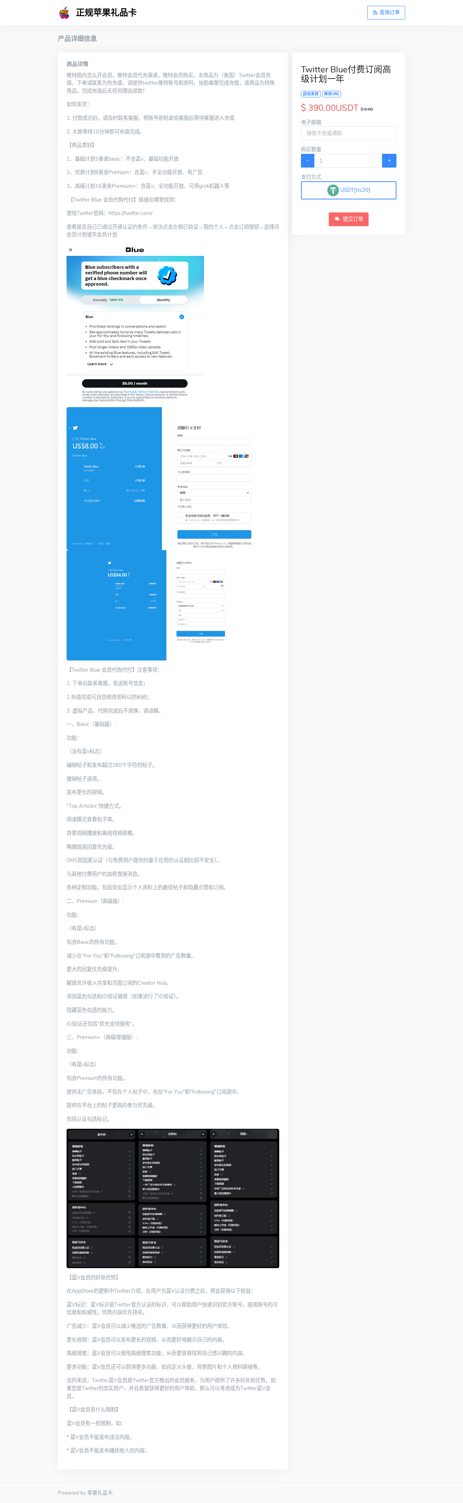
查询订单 (389, 12)
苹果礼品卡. (100, 1492)
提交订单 (352, 219)
